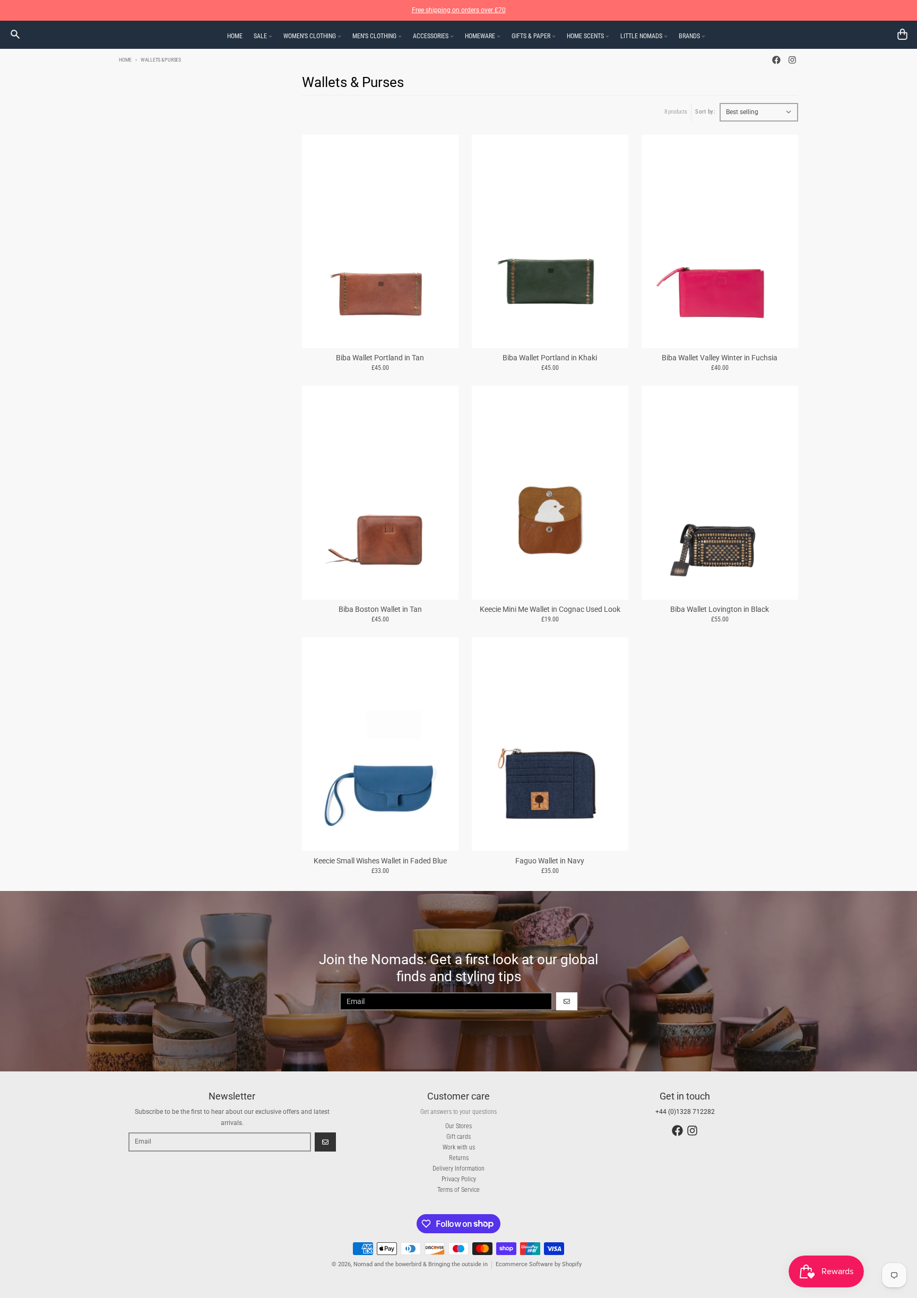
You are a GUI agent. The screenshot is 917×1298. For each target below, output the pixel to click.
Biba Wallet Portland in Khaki (550, 357)
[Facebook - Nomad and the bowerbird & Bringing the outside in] (777, 60)
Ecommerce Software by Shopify (539, 1264)
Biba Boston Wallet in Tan (380, 609)
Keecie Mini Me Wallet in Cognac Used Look (550, 609)
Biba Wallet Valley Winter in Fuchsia (719, 357)
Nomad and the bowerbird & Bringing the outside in (420, 1264)
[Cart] (902, 34)
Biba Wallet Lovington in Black (719, 609)
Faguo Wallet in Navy (549, 860)
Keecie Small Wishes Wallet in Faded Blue (380, 860)
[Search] (15, 34)
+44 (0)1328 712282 (685, 1111)
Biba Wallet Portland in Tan (380, 357)
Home (125, 60)
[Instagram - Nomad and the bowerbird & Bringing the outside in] (792, 60)
